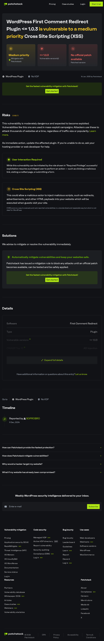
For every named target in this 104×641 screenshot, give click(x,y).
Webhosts (86, 542)
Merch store (87, 600)
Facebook (85, 613)
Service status (11, 572)
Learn (67, 550)
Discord (66, 559)
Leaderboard (69, 542)
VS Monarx (9, 555)
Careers (85, 596)
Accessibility (72, 635)
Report (66, 555)
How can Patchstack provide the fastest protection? (28, 447)
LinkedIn (85, 609)
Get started (52, 91)
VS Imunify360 (11, 559)
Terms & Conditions (91, 635)
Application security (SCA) (16, 542)
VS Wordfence (11, 563)
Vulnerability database (14, 592)
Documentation (11, 568)
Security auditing (41, 550)
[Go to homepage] (13, 635)
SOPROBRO (33, 418)
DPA (44, 635)
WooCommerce (87, 555)
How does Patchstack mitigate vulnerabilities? (25, 455)
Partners (8, 588)
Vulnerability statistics (14, 612)
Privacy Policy (56, 635)
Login (82, 4)
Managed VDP (41, 537)
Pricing (52, 4)
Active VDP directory (45, 541)
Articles (8, 600)
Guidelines (68, 547)
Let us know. (81, 374)
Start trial (96, 4)
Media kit (85, 605)
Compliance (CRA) (43, 554)
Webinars (10, 608)
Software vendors (88, 546)
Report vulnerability (42, 545)
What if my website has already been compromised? (28, 472)
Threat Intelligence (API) (15, 550)
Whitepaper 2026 (14, 596)
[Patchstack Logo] (13, 4)
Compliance (88, 592)
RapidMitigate (12, 546)
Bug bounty (68, 538)
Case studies (68, 4)
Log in (7, 576)
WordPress (85, 550)
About (84, 588)
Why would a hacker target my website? (22, 464)
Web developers (87, 538)
